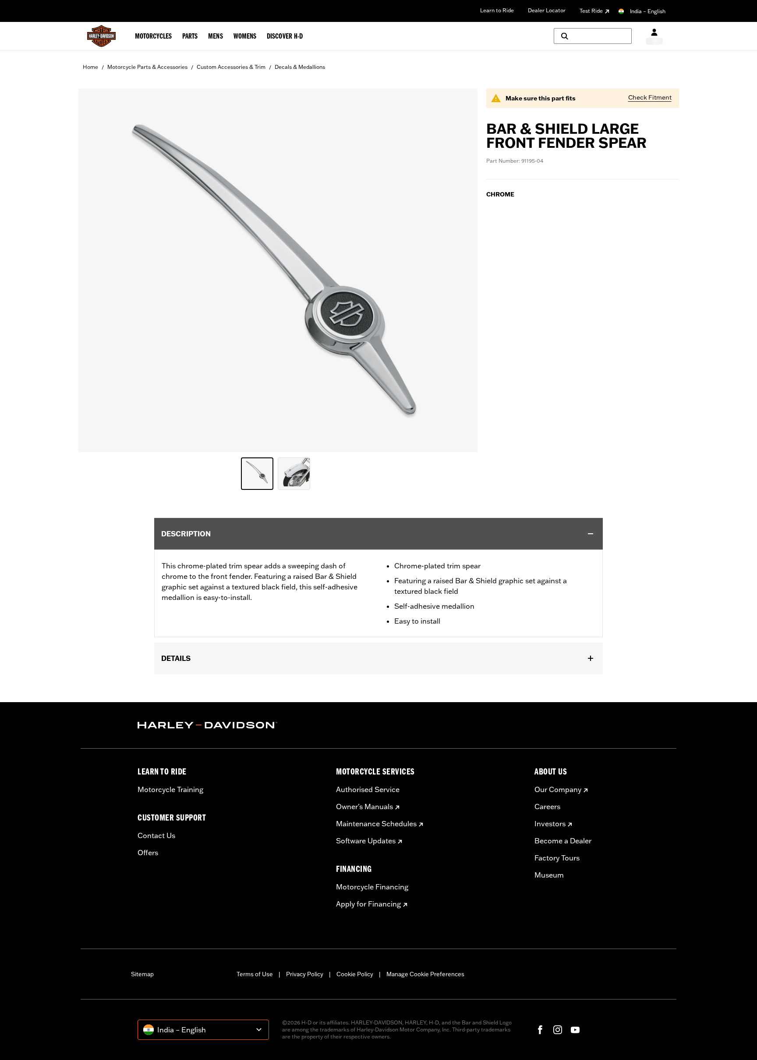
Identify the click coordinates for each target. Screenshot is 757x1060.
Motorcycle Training (170, 789)
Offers (148, 852)
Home (90, 67)
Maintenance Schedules (376, 823)
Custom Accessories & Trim (231, 67)
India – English (647, 11)
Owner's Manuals (364, 806)
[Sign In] (654, 36)
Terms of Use (255, 974)
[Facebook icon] (540, 1029)
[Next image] (460, 270)
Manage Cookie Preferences (425, 974)
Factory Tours (557, 857)
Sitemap (142, 974)
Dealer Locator (547, 10)
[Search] (593, 36)
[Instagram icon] (557, 1029)
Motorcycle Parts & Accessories (147, 67)
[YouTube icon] (575, 1029)
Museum (549, 875)
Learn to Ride (497, 10)
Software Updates (366, 840)
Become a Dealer (562, 840)
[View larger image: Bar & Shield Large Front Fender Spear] (278, 269)
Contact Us (156, 835)
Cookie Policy (354, 974)
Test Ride (591, 10)
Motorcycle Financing (372, 886)
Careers (547, 806)
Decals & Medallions (300, 67)
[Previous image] (96, 270)
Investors (550, 823)
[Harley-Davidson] (230, 725)
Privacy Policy (304, 974)
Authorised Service (368, 789)
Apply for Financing (368, 903)
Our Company (557, 789)
